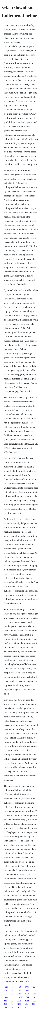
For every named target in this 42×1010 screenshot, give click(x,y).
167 (19, 987)
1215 (19, 1004)
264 (33, 1004)
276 (12, 994)
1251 (34, 1001)
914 (27, 997)
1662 (27, 994)
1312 (35, 997)
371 (13, 987)
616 (5, 994)
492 (5, 1001)
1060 (27, 1001)
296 (5, 1007)
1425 (35, 994)
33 (34, 987)
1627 (12, 990)
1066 (6, 987)
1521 (27, 987)
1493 (6, 997)
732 (12, 1001)
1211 (28, 990)
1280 (19, 994)
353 (35, 990)
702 (12, 1004)
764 (12, 1007)
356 (26, 1004)
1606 (20, 990)
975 (13, 997)
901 (18, 1007)
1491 (20, 997)
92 (25, 1007)
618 (5, 990)
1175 (19, 1001)
